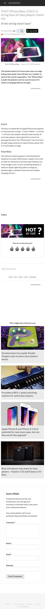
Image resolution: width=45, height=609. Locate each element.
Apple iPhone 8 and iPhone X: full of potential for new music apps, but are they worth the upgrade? (20, 431)
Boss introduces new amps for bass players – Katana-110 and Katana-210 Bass (21, 471)
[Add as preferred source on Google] (32, 31)
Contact (38, 604)
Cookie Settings (23, 607)
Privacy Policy (19, 604)
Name (9, 543)
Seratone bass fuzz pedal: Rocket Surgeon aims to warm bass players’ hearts (20, 356)
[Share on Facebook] (30, 268)
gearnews (14, 3)
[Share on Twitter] (39, 268)
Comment (10, 522)
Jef (14, 31)
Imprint (29, 604)
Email (9, 554)
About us (8, 604)
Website (9, 565)
